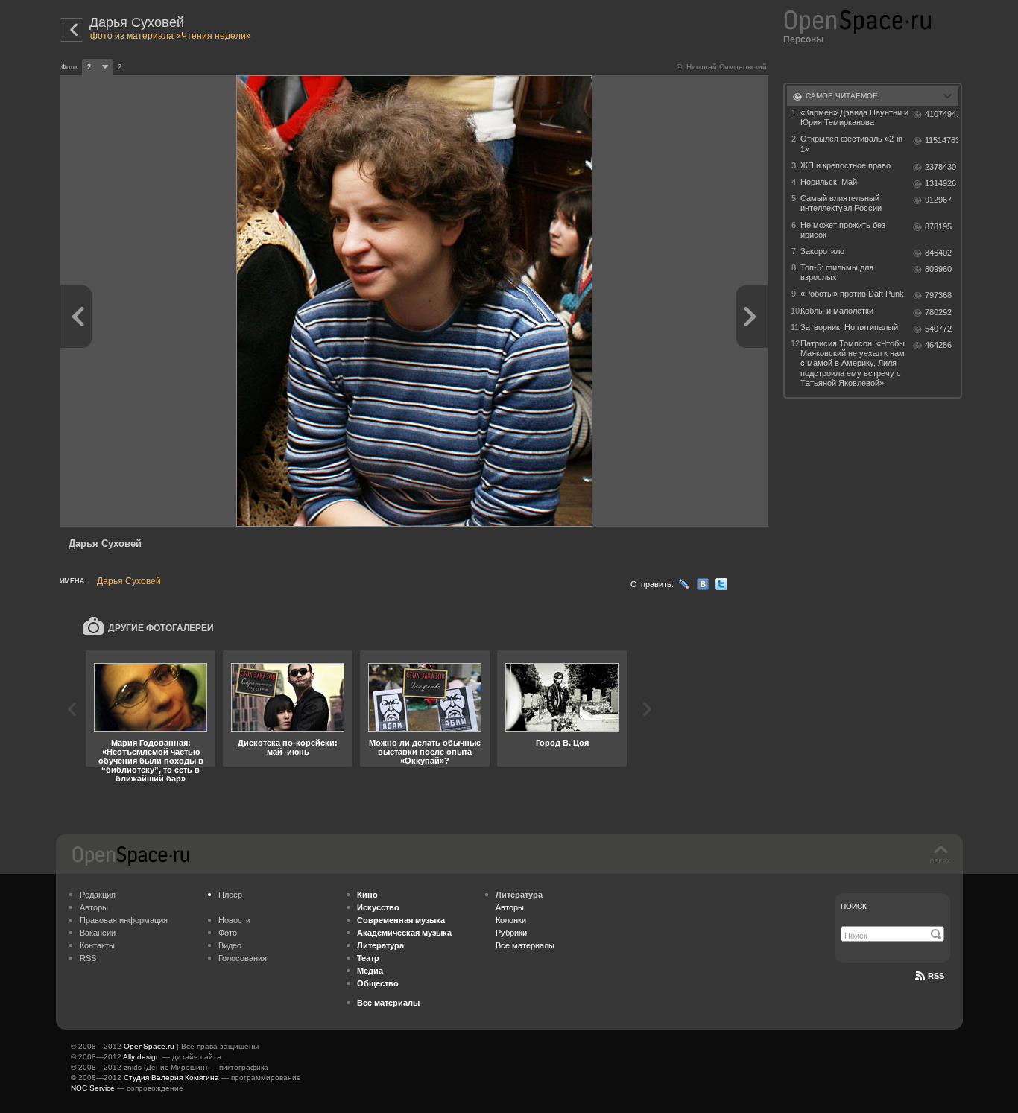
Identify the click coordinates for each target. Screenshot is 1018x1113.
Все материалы (525, 945)
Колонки (511, 920)
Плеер (230, 894)
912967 (938, 199)
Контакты (97, 945)
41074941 (941, 114)
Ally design (141, 1057)
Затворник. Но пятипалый (849, 327)
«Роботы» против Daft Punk (852, 293)
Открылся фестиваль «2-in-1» (852, 143)
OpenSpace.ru (149, 1046)
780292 (938, 312)
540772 (938, 328)
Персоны (803, 39)
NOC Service (93, 1088)
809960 (938, 268)
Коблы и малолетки (836, 310)
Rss (936, 975)
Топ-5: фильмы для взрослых (836, 272)
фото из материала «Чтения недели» (170, 36)
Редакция (98, 894)
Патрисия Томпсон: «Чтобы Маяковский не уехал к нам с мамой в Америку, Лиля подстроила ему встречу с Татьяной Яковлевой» (852, 363)
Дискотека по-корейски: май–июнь (288, 747)
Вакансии (98, 932)
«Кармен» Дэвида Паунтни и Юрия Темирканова (854, 117)
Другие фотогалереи (161, 628)
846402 (938, 252)
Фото (227, 932)
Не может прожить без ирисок (842, 230)
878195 (938, 226)
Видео (229, 945)
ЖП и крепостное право (845, 165)
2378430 (940, 166)
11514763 (941, 140)
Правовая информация (124, 920)
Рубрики (511, 932)
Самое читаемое (842, 96)
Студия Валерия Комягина (171, 1078)
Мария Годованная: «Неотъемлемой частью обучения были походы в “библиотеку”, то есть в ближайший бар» (150, 760)
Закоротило (822, 251)
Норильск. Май (828, 181)
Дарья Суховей (136, 22)
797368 (938, 295)
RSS (88, 958)
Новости (234, 920)
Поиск (854, 906)
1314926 (940, 183)
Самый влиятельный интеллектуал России (841, 203)
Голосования (242, 958)
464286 (938, 344)
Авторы (94, 907)
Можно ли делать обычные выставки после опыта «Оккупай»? (425, 751)
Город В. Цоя (562, 742)
